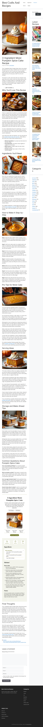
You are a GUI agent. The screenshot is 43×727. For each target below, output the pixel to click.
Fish (33, 202)
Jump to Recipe (8, 87)
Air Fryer (34, 177)
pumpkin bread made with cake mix (11, 136)
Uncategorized (35, 209)
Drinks (33, 201)
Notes (23, 543)
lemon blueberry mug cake (10, 206)
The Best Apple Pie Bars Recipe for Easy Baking (36, 160)
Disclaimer (3, 718)
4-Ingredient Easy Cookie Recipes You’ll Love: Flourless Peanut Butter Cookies (36, 137)
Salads (29, 5)
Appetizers (29, 2)
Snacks (33, 208)
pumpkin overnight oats (10, 343)
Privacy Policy (4, 714)
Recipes (25, 691)
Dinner (24, 5)
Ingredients (7, 543)
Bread (33, 185)
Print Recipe (11, 510)
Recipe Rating (5, 651)
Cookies (34, 190)
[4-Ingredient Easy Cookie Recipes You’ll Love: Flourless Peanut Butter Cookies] (36, 125)
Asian (33, 181)
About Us (3, 710)
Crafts (25, 693)
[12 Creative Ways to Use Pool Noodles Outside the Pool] (36, 34)
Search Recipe (35, 12)
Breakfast (34, 186)
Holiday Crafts (26, 702)
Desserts (35, 2)
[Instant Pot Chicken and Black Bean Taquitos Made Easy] (36, 103)
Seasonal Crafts (26, 704)
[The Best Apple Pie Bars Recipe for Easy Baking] (36, 150)
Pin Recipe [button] (18, 510)
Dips (33, 197)
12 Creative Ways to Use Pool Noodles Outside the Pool (36, 45)
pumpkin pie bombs (6, 400)
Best (33, 183)
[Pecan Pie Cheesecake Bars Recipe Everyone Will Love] (36, 79)
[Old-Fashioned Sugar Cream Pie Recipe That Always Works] (36, 56)
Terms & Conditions (5, 716)
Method (15, 543)
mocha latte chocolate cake (8, 634)
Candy (33, 188)
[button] (23, 550)
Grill (33, 204)
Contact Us (3, 712)
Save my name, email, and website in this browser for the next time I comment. (14, 677)
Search (38, 14)
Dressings (34, 199)
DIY (24, 695)
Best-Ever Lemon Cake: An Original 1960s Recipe (12, 641)
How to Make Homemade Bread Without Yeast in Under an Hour (14, 642)
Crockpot (34, 192)
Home (24, 2)
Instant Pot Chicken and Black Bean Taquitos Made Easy (36, 113)
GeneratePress (28, 724)
